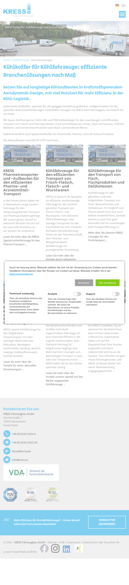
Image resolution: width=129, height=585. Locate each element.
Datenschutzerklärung (21, 274)
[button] (84, 282)
